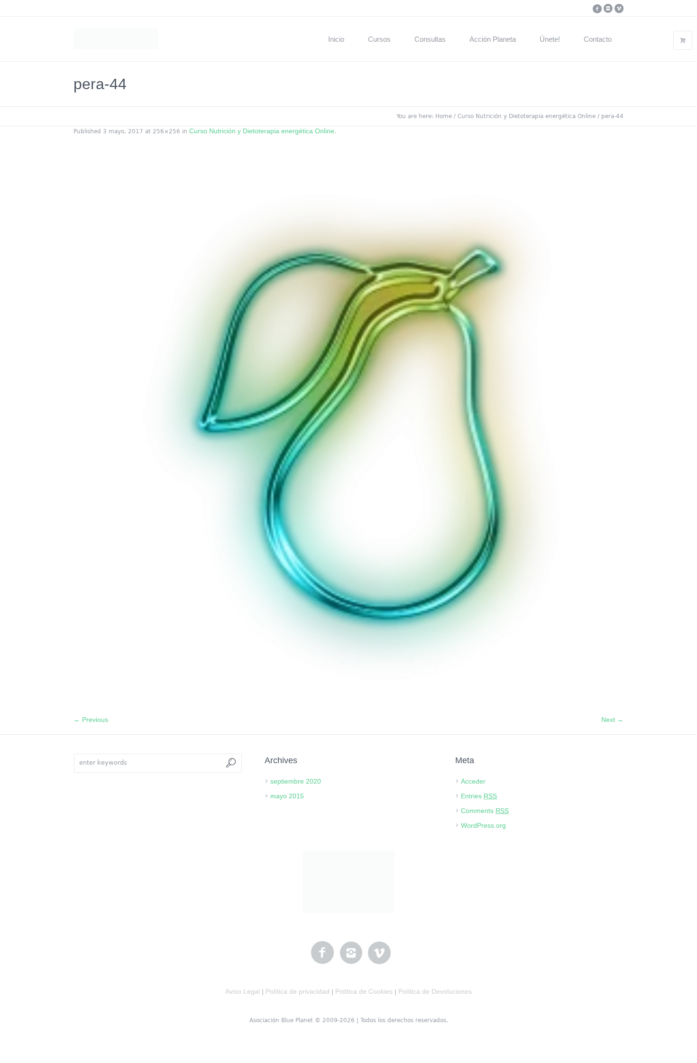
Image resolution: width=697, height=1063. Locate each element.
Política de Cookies (364, 991)
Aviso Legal (242, 991)
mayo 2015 (287, 796)
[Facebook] (597, 8)
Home (443, 116)
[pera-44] (348, 430)
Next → (612, 719)
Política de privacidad (298, 991)
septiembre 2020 (295, 781)
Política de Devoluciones (435, 991)
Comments (485, 810)
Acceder (473, 781)
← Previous (90, 719)
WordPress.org (483, 825)
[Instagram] (608, 8)
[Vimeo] (619, 8)
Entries (479, 796)
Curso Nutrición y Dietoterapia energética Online (527, 116)
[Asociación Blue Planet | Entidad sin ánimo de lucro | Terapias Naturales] (348, 882)
